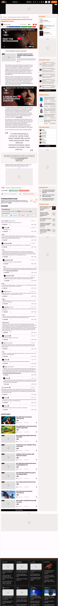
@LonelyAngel (5, 229)
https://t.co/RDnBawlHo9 (23, 158)
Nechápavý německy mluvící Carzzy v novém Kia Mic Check (7, 602)
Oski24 (5, 291)
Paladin (5, 359)
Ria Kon (5, 227)
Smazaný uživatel (7, 24)
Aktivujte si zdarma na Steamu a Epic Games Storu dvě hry (25, 454)
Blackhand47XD (7, 243)
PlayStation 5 (12, 26)
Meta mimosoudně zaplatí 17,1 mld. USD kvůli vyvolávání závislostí (36, 597)
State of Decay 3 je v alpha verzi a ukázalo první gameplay (45, 208)
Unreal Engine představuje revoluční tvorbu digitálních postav (18, 17)
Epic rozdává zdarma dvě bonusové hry (26, 482)
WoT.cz (41, 216)
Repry (6, 366)
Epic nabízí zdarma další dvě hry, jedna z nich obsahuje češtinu (26, 473)
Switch (34, 26)
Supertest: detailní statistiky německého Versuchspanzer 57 (21, 601)
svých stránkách (19, 117)
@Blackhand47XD (6, 251)
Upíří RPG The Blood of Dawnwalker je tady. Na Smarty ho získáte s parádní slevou (7, 577)
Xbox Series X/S (24, 26)
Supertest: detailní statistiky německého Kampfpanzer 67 (44, 214)
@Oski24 (4, 300)
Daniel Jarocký (20, 422)
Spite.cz (41, 210)
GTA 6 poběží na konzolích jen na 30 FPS (45, 219)
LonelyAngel (6, 220)
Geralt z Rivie (6, 387)
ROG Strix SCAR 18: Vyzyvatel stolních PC (21, 579)
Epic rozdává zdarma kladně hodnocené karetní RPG (26, 436)
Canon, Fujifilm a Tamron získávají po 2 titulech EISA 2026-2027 (49, 597)
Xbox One (30, 26)
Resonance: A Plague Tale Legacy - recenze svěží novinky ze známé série (7, 582)
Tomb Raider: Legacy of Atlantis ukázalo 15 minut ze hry (49, 581)
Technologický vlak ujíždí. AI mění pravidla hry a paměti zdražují (35, 579)
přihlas (19, 211)
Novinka (5, 17)
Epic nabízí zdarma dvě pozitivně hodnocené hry (24, 492)
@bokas (5, 261)
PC (7, 26)
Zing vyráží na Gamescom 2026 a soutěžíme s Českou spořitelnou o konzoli (25, 55)
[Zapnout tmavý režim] (49, 2)
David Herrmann (20, 450)
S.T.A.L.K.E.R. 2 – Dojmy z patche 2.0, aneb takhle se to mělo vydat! (45, 230)
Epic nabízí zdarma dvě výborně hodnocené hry (24, 417)
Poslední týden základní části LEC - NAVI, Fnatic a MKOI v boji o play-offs (7, 597)
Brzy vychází (42, 16)
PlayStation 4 (18, 26)
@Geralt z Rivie (6, 399)
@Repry (4, 353)
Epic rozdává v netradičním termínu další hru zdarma (26, 501)
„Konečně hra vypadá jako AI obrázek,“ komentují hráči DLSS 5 (45, 224)
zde (2, 202)
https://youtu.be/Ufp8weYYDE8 (12, 270)
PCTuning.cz (42, 221)
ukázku (10, 202)
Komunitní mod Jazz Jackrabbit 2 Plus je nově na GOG (26, 445)
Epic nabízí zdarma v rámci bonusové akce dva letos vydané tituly (26, 427)
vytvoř (30, 211)
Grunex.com (42, 227)
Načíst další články (19, 510)
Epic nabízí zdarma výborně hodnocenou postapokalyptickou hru (26, 464)
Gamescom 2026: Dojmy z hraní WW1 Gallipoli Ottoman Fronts (21, 575)
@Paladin (5, 368)
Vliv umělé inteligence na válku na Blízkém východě (35, 575)
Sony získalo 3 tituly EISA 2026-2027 (49, 602)
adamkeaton (6, 307)
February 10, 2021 (19, 160)
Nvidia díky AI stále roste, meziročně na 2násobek (35, 602)
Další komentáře (48, 90)
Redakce (19, 61)
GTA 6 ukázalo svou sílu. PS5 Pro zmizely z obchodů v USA (21, 571)
